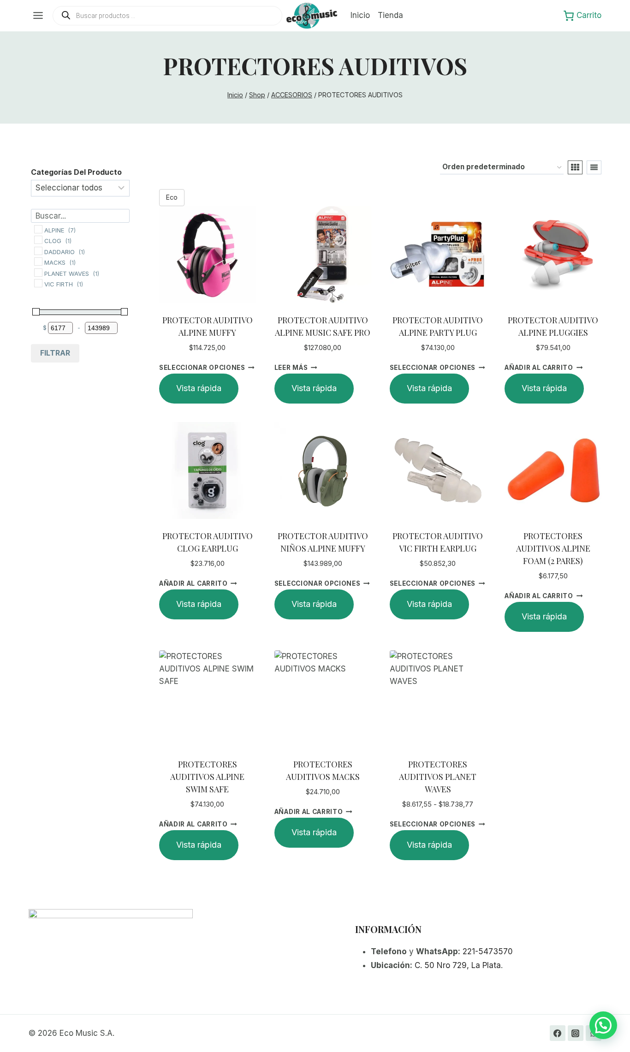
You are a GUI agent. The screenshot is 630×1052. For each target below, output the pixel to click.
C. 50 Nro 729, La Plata (458, 965)
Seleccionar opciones (202, 367)
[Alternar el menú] (38, 15)
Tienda (390, 15)
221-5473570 (488, 951)
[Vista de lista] (594, 167)
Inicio (360, 15)
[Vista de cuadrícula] (575, 167)
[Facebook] (557, 1033)
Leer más (291, 367)
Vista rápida (198, 388)
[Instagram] (575, 1033)
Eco (172, 197)
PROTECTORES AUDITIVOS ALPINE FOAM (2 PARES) (553, 548)
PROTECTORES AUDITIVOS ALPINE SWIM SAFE (207, 777)
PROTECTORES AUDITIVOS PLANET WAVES (437, 777)
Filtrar (55, 352)
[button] (603, 1025)
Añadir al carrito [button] (539, 367)
